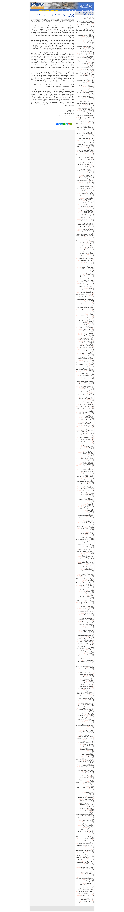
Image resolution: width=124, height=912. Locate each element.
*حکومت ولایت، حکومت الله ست (85, 894)
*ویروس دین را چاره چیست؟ (85, 208)
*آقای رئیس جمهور (87, 821)
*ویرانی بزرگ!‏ (88, 460)
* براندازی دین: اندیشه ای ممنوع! (85, 162)
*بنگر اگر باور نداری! (87, 65)
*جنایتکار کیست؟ (88, 653)
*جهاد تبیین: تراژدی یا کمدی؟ (85, 59)
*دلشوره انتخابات (88, 792)
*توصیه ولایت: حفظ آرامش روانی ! (85, 670)
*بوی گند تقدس (88, 487)
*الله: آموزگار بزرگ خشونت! (85, 193)
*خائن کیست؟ (88, 535)
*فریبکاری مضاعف (87, 586)
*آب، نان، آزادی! (88, 41)
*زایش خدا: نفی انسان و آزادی (85, 757)
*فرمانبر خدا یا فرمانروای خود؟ (85, 117)
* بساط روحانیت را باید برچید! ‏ (85, 349)
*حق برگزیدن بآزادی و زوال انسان (85, 420)
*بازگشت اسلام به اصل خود (85, 668)
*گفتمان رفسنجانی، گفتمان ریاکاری (85, 466)
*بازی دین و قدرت (87, 701)
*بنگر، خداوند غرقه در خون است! (85, 743)
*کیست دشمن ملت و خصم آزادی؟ (85, 435)
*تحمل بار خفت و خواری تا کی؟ (85, 71)
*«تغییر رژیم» (88, 418)
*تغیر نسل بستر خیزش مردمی (85, 386)
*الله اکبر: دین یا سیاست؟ (86, 751)
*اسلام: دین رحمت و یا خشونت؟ (85, 664)
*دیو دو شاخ (89, 711)
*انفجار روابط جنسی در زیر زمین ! (85, 672)
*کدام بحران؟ (88, 874)
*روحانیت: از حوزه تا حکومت (85, 608)
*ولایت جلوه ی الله (87, 880)
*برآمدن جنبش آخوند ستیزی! (85, 38)
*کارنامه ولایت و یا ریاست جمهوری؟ (85, 798)
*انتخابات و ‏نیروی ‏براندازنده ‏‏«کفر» (85, 449)
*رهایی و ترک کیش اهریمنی (86, 556)
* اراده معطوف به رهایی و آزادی (85, 405)
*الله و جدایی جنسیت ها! (86, 69)
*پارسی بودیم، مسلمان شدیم (85, 371)
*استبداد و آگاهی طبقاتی (86, 587)
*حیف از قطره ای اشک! (86, 176)
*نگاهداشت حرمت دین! (86, 360)
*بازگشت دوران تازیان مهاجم (85, 875)
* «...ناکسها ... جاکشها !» (86, 324)
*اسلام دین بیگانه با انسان (86, 731)
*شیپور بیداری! (88, 40)
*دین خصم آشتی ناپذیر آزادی (85, 708)
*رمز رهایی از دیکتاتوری (86, 799)
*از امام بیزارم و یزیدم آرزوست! (85, 261)
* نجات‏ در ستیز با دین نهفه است (85, 412)
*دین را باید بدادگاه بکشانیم (86, 822)
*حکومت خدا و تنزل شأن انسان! (85, 275)
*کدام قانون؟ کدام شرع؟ (86, 223)
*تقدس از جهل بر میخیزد (86, 576)
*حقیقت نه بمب (88, 660)
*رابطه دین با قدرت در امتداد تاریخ (85, 549)
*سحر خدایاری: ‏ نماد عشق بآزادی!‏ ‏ (85, 259)
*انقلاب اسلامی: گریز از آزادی (85, 717)
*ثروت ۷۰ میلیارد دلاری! (86, 175)
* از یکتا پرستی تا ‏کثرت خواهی (85, 458)
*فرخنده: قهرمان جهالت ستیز (85, 614)
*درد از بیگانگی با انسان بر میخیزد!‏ (85, 424)
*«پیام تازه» (89, 288)
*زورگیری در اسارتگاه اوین (86, 704)
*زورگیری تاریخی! (87, 344)
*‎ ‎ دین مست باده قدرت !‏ (86, 473)
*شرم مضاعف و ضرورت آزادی (85, 443)
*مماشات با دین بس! (87, 730)
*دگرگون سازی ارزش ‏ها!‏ (86, 464)
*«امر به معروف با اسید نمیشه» (85, 654)
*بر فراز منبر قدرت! (87, 366)
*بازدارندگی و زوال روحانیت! (85, 433)
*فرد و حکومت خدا (87, 637)
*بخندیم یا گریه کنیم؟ (87, 557)
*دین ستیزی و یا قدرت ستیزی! (85, 602)
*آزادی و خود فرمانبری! (86, 341)
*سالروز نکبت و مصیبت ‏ (86, 463)
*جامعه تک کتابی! (88, 573)
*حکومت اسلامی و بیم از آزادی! (85, 293)
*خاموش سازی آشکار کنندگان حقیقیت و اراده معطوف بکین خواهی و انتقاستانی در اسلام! (85, 30)
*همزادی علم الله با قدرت (86, 630)
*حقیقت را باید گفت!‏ (87, 457)
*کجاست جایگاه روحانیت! (86, 229)
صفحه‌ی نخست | (89, 10)
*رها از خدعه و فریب (87, 266)
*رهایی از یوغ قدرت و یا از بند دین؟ (85, 318)
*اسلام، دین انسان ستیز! (86, 387)
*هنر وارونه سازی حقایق (86, 422)
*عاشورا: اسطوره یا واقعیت (85, 486)
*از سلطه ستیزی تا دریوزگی (85, 740)
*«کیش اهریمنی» (88, 400)
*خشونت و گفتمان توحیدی (86, 506)
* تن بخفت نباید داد (87, 546)
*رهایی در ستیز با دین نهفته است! (85, 187)
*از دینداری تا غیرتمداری (86, 873)
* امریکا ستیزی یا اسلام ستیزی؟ (85, 523)
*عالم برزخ (89, 393)
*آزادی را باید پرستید (87, 569)
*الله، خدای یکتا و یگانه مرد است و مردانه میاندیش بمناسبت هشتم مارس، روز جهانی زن (85, 815)
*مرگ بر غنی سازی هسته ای (85, 735)
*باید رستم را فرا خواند (86, 744)
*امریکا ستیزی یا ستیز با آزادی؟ (85, 283)
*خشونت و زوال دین (87, 411)
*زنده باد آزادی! (88, 45)
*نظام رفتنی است (87, 262)
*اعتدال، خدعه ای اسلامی (86, 682)
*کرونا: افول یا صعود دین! (86, 211)
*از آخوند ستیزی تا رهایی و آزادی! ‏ (85, 250)
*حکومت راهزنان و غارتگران (85, 824)
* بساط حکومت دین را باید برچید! (85, 101)
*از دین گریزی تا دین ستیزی (85, 462)
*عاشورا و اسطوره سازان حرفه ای (85, 853)
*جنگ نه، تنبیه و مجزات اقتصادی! (85, 278)
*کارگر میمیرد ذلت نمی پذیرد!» (85, 332)
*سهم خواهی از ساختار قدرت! (85, 111)
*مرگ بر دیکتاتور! (88, 17)
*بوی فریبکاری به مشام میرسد (85, 766)
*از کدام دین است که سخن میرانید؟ (85, 892)
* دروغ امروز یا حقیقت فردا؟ (85, 353)
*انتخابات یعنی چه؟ (87, 553)
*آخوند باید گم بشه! (87, 354)
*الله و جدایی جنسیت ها (86, 898)
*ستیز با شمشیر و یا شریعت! (85, 110)
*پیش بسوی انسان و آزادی (86, 868)
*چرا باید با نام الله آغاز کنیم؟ (85, 895)
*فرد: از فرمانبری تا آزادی (86, 334)
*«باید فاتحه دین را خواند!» (86, 333)
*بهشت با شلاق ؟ (88, 690)
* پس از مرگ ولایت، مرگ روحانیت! (85, 427)
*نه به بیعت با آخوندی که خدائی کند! (85, 114)
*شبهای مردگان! (88, 153)
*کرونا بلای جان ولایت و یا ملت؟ (85, 213)
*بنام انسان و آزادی (87, 505)
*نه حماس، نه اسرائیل (87, 679)
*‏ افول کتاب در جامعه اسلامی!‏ (85, 342)
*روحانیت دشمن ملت (87, 896)
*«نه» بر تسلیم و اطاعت (86, 631)
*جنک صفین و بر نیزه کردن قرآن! (85, 238)
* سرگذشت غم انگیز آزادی (86, 479)
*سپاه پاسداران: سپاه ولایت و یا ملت (85, 620)
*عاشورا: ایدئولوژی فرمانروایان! (85, 346)
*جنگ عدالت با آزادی (87, 806)
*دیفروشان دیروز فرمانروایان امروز (85, 470)
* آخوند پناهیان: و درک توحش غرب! (85, 202)
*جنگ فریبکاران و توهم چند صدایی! (85, 316)
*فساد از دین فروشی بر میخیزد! (85, 264)
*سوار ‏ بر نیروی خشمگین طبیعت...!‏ (85, 302)
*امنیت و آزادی (88, 510)
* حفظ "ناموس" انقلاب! (86, 280)
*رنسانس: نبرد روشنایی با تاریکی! (85, 205)
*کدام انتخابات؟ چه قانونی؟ (86, 825)
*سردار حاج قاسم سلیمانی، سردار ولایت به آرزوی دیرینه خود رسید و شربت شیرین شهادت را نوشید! (85, 235)
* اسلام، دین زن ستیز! (86, 388)
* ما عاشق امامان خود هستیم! (85, 872)
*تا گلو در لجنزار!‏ (88, 284)
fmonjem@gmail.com (69, 113)
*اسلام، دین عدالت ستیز (86, 389)
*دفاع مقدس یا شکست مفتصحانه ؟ (85, 656)
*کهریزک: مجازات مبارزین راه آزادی (85, 887)
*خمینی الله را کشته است (86, 901)
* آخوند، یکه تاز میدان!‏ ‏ (86, 329)
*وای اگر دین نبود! (87, 592)
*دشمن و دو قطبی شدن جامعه (85, 524)
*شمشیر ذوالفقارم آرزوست (85, 561)
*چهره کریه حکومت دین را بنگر (85, 703)
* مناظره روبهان (88, 451)
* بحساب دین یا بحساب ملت (85, 877)
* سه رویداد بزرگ (88, 416)
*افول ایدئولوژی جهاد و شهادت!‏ (85, 276)
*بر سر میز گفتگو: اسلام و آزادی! (85, 376)
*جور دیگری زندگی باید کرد (85, 562)
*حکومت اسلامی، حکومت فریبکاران (84, 844)
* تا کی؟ (89, 532)
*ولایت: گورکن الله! (87, 446)
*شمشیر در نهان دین (87, 613)
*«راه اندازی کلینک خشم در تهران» (85, 684)
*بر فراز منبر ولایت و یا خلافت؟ (85, 596)
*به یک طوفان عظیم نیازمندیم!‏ (85, 368)
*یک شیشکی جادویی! (87, 198)
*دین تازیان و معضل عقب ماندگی (85, 442)
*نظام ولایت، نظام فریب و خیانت (85, 839)
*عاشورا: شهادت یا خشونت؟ (85, 574)
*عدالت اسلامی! (88, 626)
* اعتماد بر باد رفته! (87, 355)
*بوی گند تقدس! (88, 77)
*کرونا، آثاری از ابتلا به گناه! (85, 219)
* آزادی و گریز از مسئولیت (85, 478)
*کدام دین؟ (89, 314)
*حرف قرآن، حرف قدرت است (85, 867)
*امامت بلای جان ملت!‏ (86, 326)
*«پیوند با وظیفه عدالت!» (86, 149)
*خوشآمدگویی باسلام (87, 94)
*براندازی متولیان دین (87, 475)
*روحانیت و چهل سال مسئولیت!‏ (85, 269)
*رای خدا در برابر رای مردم (86, 445)
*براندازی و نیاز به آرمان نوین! (85, 338)
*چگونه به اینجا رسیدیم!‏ (86, 306)
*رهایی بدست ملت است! (86, 425)
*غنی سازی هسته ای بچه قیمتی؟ (85, 612)
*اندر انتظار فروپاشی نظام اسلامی (85, 440)
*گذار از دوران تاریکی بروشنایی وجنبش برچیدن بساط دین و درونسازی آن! (85, 22)
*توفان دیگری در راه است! (86, 621)
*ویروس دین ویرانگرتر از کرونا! (85, 210)
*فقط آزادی (89, 511)
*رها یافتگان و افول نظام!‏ (86, 377)
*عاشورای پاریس (88, 568)
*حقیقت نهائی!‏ (88, 467)
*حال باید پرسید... (88, 721)
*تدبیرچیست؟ (88, 504)
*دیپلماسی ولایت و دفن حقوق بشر (85, 737)
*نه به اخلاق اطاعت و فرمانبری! (85, 542)
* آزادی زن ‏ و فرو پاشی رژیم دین (85, 438)
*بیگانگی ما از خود (87, 521)
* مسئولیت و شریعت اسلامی (85, 430)
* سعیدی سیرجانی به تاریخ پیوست (85, 642)
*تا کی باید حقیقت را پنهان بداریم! (85, 25)
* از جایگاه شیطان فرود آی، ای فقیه (85, 407)
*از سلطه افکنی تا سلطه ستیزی (85, 722)
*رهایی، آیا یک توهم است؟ (86, 591)
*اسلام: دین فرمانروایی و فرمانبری (85, 900)
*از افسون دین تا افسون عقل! (85, 169)
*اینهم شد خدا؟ (88, 580)
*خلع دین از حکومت (87, 745)
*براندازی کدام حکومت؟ (86, 330)
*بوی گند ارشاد (88, 883)
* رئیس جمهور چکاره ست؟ (86, 452)
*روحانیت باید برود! (87, 428)
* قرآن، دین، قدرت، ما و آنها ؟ (85, 724)
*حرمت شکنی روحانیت (86, 756)
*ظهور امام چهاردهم (87, 812)
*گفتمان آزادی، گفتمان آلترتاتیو (85, 357)
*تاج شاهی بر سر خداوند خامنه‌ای (85, 834)
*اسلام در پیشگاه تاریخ (87, 520)
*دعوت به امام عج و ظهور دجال (85, 489)
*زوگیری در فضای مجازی (86, 700)
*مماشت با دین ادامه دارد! (86, 37)
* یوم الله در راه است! (87, 142)
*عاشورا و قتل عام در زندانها (85, 490)
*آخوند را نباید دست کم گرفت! (85, 252)
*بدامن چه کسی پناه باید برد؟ (85, 554)
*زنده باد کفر (89, 447)
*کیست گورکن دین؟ (87, 609)
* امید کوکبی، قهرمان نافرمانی (85, 528)
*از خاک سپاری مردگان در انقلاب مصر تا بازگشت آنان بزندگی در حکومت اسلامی (85, 693)
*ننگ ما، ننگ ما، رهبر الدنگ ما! (85, 230)
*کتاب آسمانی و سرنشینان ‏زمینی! (85, 348)
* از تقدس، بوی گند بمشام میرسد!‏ (85, 328)
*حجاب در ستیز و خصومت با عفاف (85, 903)
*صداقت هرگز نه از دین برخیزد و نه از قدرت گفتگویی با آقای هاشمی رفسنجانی (86, 795)
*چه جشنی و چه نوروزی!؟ (86, 126)
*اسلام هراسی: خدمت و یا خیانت (85, 658)
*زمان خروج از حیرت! (87, 132)
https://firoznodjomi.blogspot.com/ (66, 115)
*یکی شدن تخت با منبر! (86, 182)
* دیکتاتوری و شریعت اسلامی (85, 618)
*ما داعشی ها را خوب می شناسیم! (85, 687)
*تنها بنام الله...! (88, 194)
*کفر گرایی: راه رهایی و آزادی (85, 575)
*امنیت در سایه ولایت (87, 581)
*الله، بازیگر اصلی (87, 881)
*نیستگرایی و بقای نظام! (86, 417)
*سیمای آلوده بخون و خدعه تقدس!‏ (85, 282)
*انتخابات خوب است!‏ (87, 455)
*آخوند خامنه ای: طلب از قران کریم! (85, 119)
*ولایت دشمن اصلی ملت (86, 622)
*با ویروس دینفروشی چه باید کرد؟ (85, 141)
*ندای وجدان (89, 459)
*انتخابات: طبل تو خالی (86, 547)
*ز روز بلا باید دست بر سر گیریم (85, 585)
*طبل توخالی (89, 752)
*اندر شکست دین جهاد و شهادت (86, 566)
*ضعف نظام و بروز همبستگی (85, 267)
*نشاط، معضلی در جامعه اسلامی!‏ (85, 310)
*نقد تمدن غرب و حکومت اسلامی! (85, 340)
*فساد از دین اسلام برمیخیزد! (85, 53)
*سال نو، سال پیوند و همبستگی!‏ (85, 304)
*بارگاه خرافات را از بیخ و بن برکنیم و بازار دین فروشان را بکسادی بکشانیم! (85, 151)
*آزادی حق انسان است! (86, 397)
